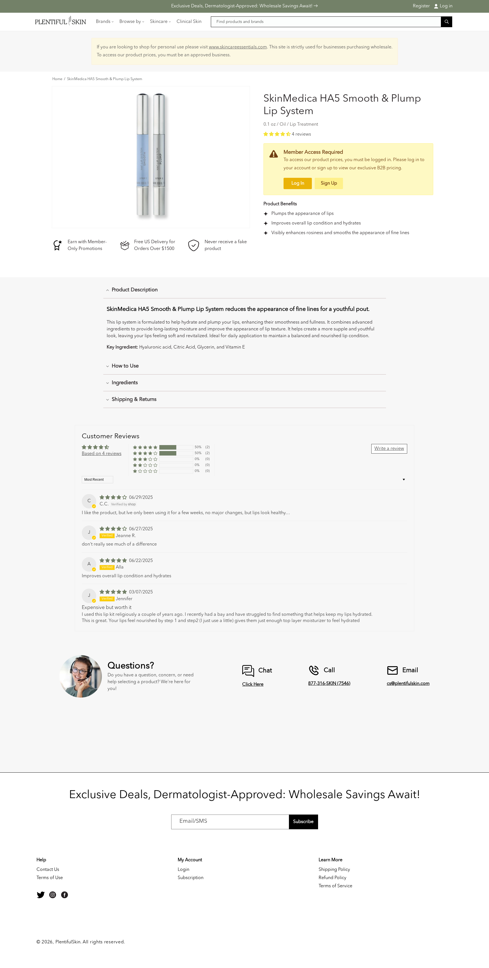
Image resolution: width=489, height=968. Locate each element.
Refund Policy (332, 878)
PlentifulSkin (67, 942)
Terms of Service (335, 886)
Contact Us (48, 869)
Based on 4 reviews (101, 454)
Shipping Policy (334, 869)
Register (421, 6)
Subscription (190, 878)
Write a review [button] (389, 448)
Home (57, 79)
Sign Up (329, 183)
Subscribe (303, 822)
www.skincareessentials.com (238, 47)
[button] (104, 21)
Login (183, 869)
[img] (114, 497)
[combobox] (331, 21)
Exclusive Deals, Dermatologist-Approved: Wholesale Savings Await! (242, 6)
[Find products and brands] (446, 21)
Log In (297, 183)
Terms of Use (50, 878)
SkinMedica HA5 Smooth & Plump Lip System (104, 79)
